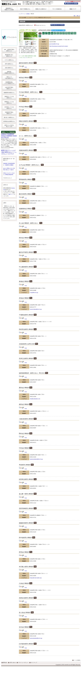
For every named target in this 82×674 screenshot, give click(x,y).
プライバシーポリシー (23, 662)
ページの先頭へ (77, 660)
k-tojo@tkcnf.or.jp (34, 292)
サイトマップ (34, 662)
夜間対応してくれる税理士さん (9, 102)
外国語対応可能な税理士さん (9, 113)
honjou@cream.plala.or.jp (35, 577)
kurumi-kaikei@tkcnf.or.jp (36, 309)
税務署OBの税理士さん (9, 92)
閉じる (78, 15)
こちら (26, 57)
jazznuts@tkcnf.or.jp (54, 44)
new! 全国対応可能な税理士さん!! (9, 50)
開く (75, 15)
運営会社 (5, 662)
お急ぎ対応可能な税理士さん (9, 88)
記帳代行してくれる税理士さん (9, 97)
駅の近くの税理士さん (9, 117)
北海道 (27, 13)
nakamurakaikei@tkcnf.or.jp (36, 459)
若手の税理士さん (9, 63)
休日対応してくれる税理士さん (9, 107)
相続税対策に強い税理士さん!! (9, 55)
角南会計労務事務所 (7, 134)
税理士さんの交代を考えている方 (9, 126)
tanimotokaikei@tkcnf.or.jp (36, 638)
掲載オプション (11, 194)
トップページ (22, 13)
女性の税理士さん (9, 67)
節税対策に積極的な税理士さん (9, 72)
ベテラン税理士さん (9, 60)
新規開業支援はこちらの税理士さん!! (9, 83)
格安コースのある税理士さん (9, 77)
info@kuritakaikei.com (35, 398)
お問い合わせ (12, 662)
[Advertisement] (9, 21)
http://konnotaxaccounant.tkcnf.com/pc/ (59, 46)
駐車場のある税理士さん (9, 121)
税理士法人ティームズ (8, 150)
